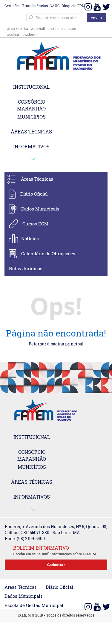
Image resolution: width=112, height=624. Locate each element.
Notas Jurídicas (25, 268)
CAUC (55, 5)
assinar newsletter (22, 34)
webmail (38, 28)
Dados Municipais (40, 209)
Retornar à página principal (56, 344)
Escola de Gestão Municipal (33, 605)
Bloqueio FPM (73, 5)
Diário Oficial (34, 194)
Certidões (12, 5)
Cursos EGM (35, 224)
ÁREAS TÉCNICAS (31, 131)
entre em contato (61, 28)
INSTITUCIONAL (31, 87)
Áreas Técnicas (37, 179)
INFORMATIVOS (31, 146)
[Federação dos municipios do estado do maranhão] (56, 56)
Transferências (35, 5)
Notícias (30, 239)
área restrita (17, 28)
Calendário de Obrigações (48, 253)
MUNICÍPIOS (31, 116)
